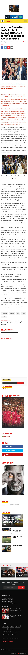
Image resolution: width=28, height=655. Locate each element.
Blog (23, 583)
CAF (12, 626)
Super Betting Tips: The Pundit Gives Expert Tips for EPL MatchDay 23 (12, 531)
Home (3, 583)
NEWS (4, 629)
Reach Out (17, 583)
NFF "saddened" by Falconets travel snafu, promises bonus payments (12, 322)
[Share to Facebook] (2, 47)
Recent (16, 632)
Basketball (4, 313)
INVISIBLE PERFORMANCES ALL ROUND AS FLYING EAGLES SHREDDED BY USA (11, 521)
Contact (13, 584)
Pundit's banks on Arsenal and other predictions (16, 609)
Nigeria (23, 313)
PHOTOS (17, 629)
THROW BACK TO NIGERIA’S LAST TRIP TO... (7, 574)
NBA (18, 313)
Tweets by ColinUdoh (7, 642)
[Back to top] (24, 651)
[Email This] (11, 47)
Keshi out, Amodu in (17, 546)
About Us (9, 583)
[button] (2, 21)
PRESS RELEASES (7, 632)
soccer (14, 635)
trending (4, 316)
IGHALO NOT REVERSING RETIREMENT (20, 574)
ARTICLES (5, 626)
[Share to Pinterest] (8, 47)
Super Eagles (6, 635)
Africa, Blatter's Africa (17, 537)
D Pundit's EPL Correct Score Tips (15, 616)
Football (17, 626)
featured (12, 313)
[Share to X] (5, 47)
